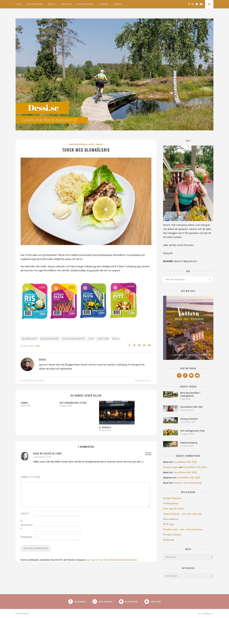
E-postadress (27, 524)
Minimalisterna (171, 519)
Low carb (103, 339)
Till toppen (204, 614)
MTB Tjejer (169, 524)
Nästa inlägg (142, 381)
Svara (148, 453)
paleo (115, 339)
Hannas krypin (170, 467)
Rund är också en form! (47, 453)
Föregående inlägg (33, 381)
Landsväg (66, 4)
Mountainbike (35, 4)
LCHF (91, 339)
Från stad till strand (173, 508)
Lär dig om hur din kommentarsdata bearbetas (112, 559)
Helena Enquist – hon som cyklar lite (182, 513)
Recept (52, 4)
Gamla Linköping (188, 442)
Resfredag (168, 539)
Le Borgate (105, 427)
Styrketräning (85, 4)
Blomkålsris (29, 339)
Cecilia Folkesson (172, 498)
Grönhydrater (50, 339)
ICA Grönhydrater (73, 339)
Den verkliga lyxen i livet (192, 430)
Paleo (99, 144)
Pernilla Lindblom (172, 534)
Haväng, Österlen (189, 418)
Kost (92, 144)
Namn (25, 513)
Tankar (117, 4)
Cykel (19, 4)
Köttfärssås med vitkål (73, 402)
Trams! (24, 402)
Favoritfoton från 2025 (191, 406)
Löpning (103, 4)
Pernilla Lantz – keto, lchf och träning (182, 529)
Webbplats (26, 536)
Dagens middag (78, 144)
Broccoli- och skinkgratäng (187, 482)
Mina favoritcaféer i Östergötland (190, 394)
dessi (38, 345)
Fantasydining (170, 503)
